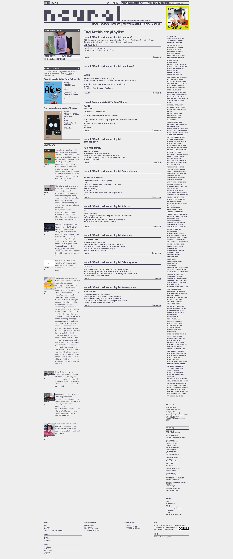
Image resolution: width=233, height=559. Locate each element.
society (179, 347)
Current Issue (49, 56)
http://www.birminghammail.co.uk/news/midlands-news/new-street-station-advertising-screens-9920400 (67, 412)
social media (170, 344)
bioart (174, 86)
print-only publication (173, 308)
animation (183, 64)
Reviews (104, 24)
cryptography (178, 143)
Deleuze (185, 154)
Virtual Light (170, 416)
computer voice (183, 133)
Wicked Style (170, 411)
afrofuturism (171, 51)
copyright (170, 139)
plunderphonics (172, 297)
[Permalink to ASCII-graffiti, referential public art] (49, 226)
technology (170, 374)
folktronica (184, 195)
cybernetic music (182, 148)
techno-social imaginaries (175, 372)
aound (176, 66)
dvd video (181, 167)
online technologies (173, 287)
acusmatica (170, 49)
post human (178, 300)
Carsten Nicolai (179, 100)
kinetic (181, 233)
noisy (168, 282)
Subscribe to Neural (53, 30)
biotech (169, 90)
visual (184, 389)
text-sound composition (174, 379)
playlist (87, 57)
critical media (181, 141)
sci (186, 334)
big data (185, 83)
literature (170, 240)
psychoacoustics (172, 315)
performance (171, 291)
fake (186, 186)
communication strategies (174, 122)
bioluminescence (172, 88)
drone (176, 165)
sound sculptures (172, 355)
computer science (172, 133)
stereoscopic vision (173, 364)
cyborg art (170, 150)
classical (170, 111)
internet (169, 229)
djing (171, 165)
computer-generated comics (175, 135)
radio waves (170, 327)
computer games (171, 131)
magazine (176, 244)
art (183, 68)
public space (170, 321)
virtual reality (171, 389)
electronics (170, 180)
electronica (182, 178)
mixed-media (170, 257)
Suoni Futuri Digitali (173, 409)
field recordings (182, 193)
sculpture (182, 338)
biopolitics (181, 88)
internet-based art (172, 231)
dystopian (170, 169)
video (184, 385)
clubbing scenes (172, 118)
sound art (181, 351)
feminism (169, 188)
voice (168, 394)
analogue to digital (172, 64)
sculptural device (172, 338)
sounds (169, 357)
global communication (173, 208)
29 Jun (46, 267)
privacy (184, 308)
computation (170, 124)
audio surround (171, 79)
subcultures (170, 366)
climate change (171, 115)
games (179, 201)
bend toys (178, 83)
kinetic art (170, 235)
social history (180, 342)
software (169, 349)
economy (183, 169)
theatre (184, 379)
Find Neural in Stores (54, 59)
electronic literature (173, 175)
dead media (178, 152)
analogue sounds (172, 62)
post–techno (171, 306)
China (177, 107)
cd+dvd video (170, 107)
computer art (184, 128)
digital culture (171, 160)
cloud (179, 115)
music (180, 261)
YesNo (57, 261)
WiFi (168, 396)
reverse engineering (173, 334)
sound (184, 349)
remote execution (172, 329)
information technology (174, 220)
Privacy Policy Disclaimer (53, 530)
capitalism (170, 100)
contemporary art (180, 137)
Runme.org (170, 511)
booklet (169, 96)
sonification (177, 349)
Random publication (132, 529)
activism (180, 47)
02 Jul (46, 192)
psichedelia (170, 312)
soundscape (176, 357)
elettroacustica (171, 182)
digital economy (182, 160)
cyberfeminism (171, 148)
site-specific (170, 342)
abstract (180, 41)
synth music (170, 368)
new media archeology (180, 278)
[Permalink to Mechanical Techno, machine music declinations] (49, 188)
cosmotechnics (178, 139)
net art (172, 270)
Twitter (46, 549)
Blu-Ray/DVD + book (180, 92)
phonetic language (172, 293)
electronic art (171, 173)
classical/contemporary (174, 113)
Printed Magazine (132, 24)
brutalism (185, 98)
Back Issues (67, 56)
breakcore (170, 98)
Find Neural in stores (91, 530)
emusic (180, 182)
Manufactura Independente (164, 537)
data (185, 150)
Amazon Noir (170, 503)
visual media (170, 392)
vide (180, 385)
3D (167, 36)
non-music (174, 282)
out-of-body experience (174, 289)
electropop (178, 180)
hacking (179, 210)
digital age (170, 158)
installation (181, 223)
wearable (174, 394)
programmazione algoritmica (175, 310)
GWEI (168, 505)
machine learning (182, 242)
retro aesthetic (171, 332)
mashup (175, 246)
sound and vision (172, 351)
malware (169, 246)
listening (185, 237)
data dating (170, 152)
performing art (180, 291)
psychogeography (172, 317)
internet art (177, 229)
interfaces (183, 227)
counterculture (171, 141)
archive (178, 68)
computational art (181, 124)
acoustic (169, 45)
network (178, 270)
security (169, 340)
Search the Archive (131, 527)
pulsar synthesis (172, 323)
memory (178, 252)
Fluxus (177, 195)
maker (182, 244)
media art (181, 250)
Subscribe (132, 3)
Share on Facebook (47, 167)
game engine (181, 199)
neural (184, 270)
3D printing (172, 36)
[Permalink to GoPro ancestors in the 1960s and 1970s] (49, 429)
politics (180, 297)
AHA (167, 501)
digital (182, 156)
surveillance (179, 366)
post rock (179, 302)
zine (182, 396)
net (168, 270)
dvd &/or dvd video (172, 167)
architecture (171, 68)
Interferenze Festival (173, 507)
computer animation (173, 128)
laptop (184, 235)
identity (176, 214)
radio (180, 323)
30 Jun (46, 232)
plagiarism (170, 295)
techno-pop (175, 370)
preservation (180, 306)
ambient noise (171, 56)
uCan (168, 512)
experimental (178, 184)
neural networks (183, 272)
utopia (175, 385)
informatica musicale (173, 218)
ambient (177, 53)
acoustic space (177, 45)
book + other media (181, 94)
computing (170, 137)
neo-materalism (183, 267)
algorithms (170, 53)
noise (185, 280)
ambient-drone (180, 56)
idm (181, 214)
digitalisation (183, 163)
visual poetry (179, 392)
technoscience (179, 374)
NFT (177, 280)
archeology (183, 66)
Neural (46, 522)
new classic (179, 274)
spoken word (183, 362)
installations (171, 225)
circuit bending (181, 109)
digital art (177, 158)
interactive (179, 225)
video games (177, 387)
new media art (171, 280)
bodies (169, 94)
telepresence (171, 377)
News (95, 24)
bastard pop (170, 83)
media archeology (172, 250)
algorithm (179, 51)
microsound (170, 255)
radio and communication (174, 325)
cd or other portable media (175, 105)
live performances (179, 240)
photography (183, 293)
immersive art (171, 216)
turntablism (180, 383)
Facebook (47, 547)
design (177, 156)
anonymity (170, 66)
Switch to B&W (159, 3)
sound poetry (171, 353)
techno (169, 370)
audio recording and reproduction (177, 77)
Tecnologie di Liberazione (174, 415)
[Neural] (82, 13)
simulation (176, 340)
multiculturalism (172, 261)
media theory (171, 252)
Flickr (46, 554)
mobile (177, 257)
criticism (169, 143)
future (182, 197)
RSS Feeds (148, 3)
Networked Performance (174, 509)
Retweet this (45, 167)
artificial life (171, 75)
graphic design (171, 210)
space (177, 360)
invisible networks (172, 233)
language (177, 235)
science (169, 336)
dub (180, 165)
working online (175, 396)
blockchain (170, 92)
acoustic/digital (171, 47)
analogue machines (172, 60)
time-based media (177, 381)
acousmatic (178, 43)
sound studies (183, 355)
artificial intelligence (173, 73)
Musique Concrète (172, 267)
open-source (184, 287)
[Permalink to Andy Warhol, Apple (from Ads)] (49, 283)
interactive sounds (172, 227)
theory (169, 381)
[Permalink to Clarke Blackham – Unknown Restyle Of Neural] (49, 156)
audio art (179, 75)
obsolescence (183, 282)
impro (178, 216)
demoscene (170, 156)
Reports (115, 24)
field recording (171, 193)
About (124, 3)
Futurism (169, 199)
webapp (184, 394)
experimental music (173, 186)
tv (186, 383)
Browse (127, 525)
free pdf (176, 197)
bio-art (169, 86)
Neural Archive (152, 24)
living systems (171, 242)
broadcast (177, 98)
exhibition (170, 184)
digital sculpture (172, 163)
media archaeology (172, 248)
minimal (177, 255)
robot (182, 334)
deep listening (171, 154)
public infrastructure (173, 319)
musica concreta (172, 263)
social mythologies (181, 344)
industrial (184, 216)
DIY (167, 165)
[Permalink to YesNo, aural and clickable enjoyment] (49, 263)
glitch (185, 203)
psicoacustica (179, 312)
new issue (179, 276)
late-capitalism (171, 237)
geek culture (170, 203)
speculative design (172, 362)
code (179, 118)
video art (169, 387)
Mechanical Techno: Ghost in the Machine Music (65, 213)
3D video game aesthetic (174, 38)
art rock (176, 71)
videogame (185, 387)
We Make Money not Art (174, 514)
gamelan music (171, 201)
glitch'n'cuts (171, 205)
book (173, 94)
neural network (171, 272)
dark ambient (179, 150)
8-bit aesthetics (171, 41)
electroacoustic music (179, 171)
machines (169, 244)
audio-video (180, 79)
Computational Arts (173, 126)
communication (171, 120)
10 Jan (46, 376)
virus (178, 389)
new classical (171, 276)
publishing (178, 321)
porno (186, 297)
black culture (177, 90)
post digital (170, 300)
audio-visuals (171, 81)
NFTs (181, 280)
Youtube (47, 552)
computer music (182, 131)
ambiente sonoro (172, 58)
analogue (181, 58)
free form (169, 197)
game (174, 199)
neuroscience (171, 274)
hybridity (169, 214)
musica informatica (172, 265)
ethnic (185, 182)
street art (183, 364)
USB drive (169, 385)
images (185, 214)
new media (170, 278)
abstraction (170, 43)
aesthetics (178, 49)
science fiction (177, 336)
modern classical (172, 259)
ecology (176, 169)
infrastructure (171, 223)
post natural (171, 302)
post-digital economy (173, 304)
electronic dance (182, 173)
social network (171, 347)
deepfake (179, 154)
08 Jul (46, 437)
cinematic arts (171, 109)
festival (175, 188)
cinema (182, 107)
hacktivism (170, 212)
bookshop (181, 96)
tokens (186, 381)
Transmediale (171, 383)
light (179, 237)
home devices (179, 212)
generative (178, 203)
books (174, 96)
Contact (140, 3)
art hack (169, 71)
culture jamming (172, 146)
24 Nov (46, 165)
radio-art (178, 327)
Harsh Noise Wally (62, 372)
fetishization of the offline (175, 190)
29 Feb (46, 291)
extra (181, 186)
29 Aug (46, 402)
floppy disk (170, 195)
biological (181, 86)
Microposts (49, 145)
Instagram (48, 550)
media (181, 246)
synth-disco (179, 368)
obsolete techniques (173, 285)
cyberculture (182, 146)
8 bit (183, 38)
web (179, 394)
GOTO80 (58, 248)
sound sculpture (181, 353)
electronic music (172, 178)
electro (169, 171)
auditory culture (181, 81)
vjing (186, 392)
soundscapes (171, 360)
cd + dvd (169, 103)
